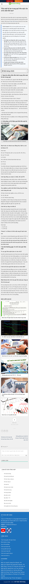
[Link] (15, 455)
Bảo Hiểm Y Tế (7, 497)
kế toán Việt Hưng (13, 21)
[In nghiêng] (4, 455)
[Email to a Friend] (7, 431)
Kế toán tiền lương (7, 489)
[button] (2, 4)
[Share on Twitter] (4, 431)
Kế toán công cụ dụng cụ (9, 479)
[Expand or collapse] (26, 71)
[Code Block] (13, 455)
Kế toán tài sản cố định (8, 487)
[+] (18, 455)
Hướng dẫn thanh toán (6, 548)
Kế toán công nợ (7, 481)
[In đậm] (2, 455)
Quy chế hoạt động (5, 544)
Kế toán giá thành (7, 492)
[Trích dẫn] (12, 455)
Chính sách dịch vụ (5, 555)
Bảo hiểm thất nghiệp (8, 500)
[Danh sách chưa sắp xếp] (10, 455)
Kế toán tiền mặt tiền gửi (9, 476)
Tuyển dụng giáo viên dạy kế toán (8, 539)
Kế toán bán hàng (7, 473)
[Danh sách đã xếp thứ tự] (9, 455)
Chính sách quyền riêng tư (7, 553)
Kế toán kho (6, 484)
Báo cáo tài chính (7, 503)
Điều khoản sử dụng (5, 542)
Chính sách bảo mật (5, 546)
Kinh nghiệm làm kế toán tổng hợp (11, 506)
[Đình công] (7, 455)
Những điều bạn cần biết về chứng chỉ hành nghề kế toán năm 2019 (21, 438)
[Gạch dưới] (5, 455)
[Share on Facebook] (2, 431)
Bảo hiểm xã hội (7, 495)
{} (16, 455)
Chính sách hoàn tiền (5, 551)
